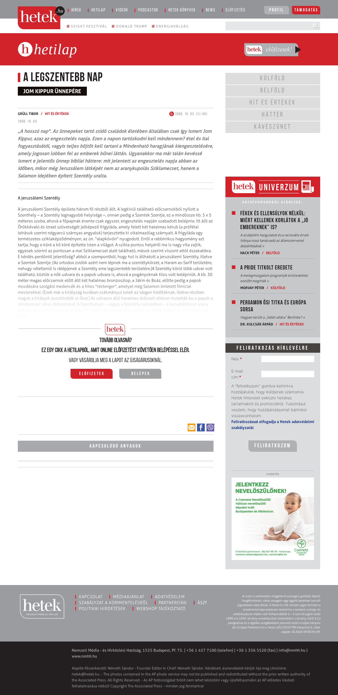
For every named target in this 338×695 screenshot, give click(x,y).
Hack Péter (250, 253)
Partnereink (173, 602)
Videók (122, 10)
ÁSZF (202, 602)
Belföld (273, 253)
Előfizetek (92, 374)
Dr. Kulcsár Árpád (256, 324)
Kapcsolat (90, 596)
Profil (276, 10)
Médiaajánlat (128, 596)
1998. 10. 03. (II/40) (191, 114)
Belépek (140, 374)
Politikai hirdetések (102, 608)
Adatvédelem (170, 596)
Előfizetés (235, 10)
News (211, 10)
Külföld (278, 288)
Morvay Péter (252, 288)
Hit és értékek (57, 113)
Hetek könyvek (182, 10)
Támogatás (306, 10)
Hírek (76, 10)
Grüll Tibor (28, 113)
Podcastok (148, 10)
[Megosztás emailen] (191, 427)
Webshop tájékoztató (161, 608)
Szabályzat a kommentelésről (113, 602)
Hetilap (99, 10)
